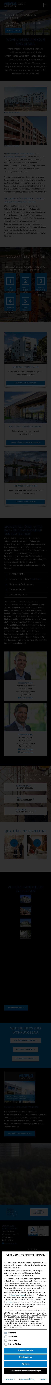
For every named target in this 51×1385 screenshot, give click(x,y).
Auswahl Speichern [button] (25, 1350)
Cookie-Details (9, 1379)
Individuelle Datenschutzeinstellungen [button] (25, 1370)
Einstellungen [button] (8, 1302)
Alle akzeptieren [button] (25, 1357)
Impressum (43, 1379)
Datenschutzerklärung (16, 1295)
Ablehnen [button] (25, 1364)
